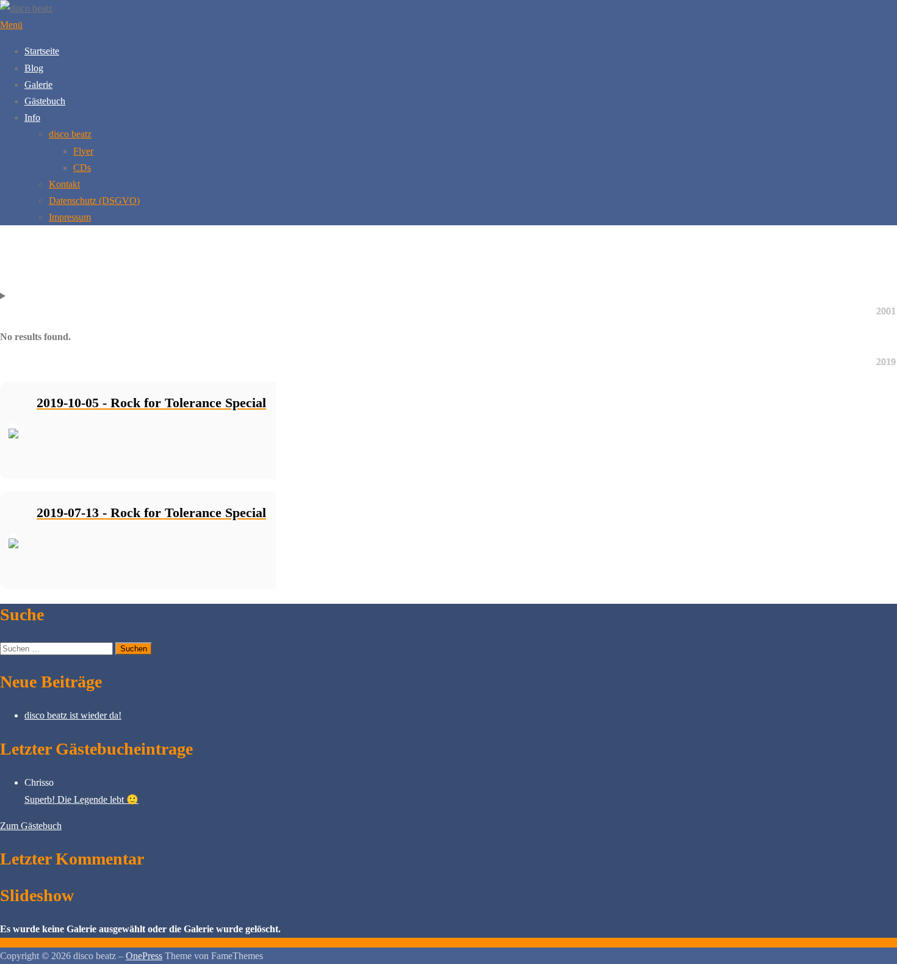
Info (32, 117)
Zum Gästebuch (31, 826)
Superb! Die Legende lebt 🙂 (81, 799)
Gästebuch (44, 101)
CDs (82, 167)
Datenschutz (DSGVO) (94, 200)
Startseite (41, 51)
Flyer (83, 151)
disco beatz (70, 134)
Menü (11, 25)
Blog (33, 68)
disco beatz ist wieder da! (72, 715)
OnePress (144, 956)
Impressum (70, 217)
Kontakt (64, 184)
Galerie (38, 84)
